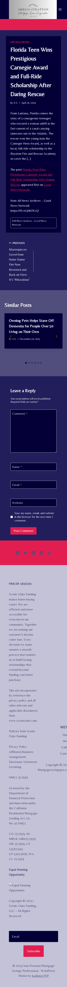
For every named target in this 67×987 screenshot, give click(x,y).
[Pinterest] (41, 553)
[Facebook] (18, 553)
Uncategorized (19, 42)
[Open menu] (60, 9)
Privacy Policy (18, 746)
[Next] (56, 336)
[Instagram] (34, 553)
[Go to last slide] (11, 336)
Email (17, 485)
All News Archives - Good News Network (29, 222)
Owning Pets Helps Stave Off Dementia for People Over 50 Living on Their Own (31, 326)
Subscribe (33, 951)
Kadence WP (40, 976)
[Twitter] (26, 553)
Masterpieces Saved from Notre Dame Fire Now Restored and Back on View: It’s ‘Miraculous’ (19, 261)
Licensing (15, 767)
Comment (20, 413)
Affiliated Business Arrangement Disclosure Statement (23, 757)
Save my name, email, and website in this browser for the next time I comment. (34, 516)
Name (17, 467)
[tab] (26, 363)
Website (17, 503)
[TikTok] (49, 553)
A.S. (16, 102)
